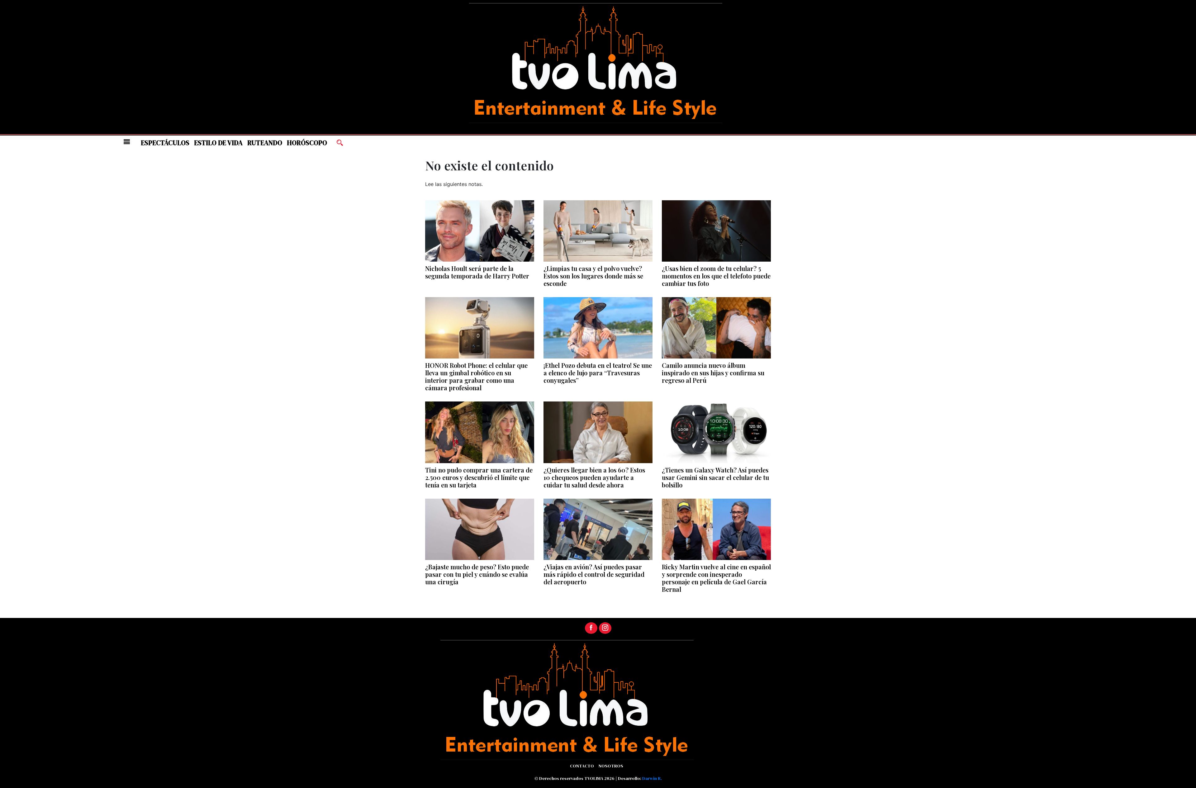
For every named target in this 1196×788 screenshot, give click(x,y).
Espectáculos (165, 142)
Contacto (582, 766)
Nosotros (611, 766)
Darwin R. (652, 778)
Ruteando (264, 142)
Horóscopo (307, 142)
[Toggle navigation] (127, 141)
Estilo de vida (218, 142)
